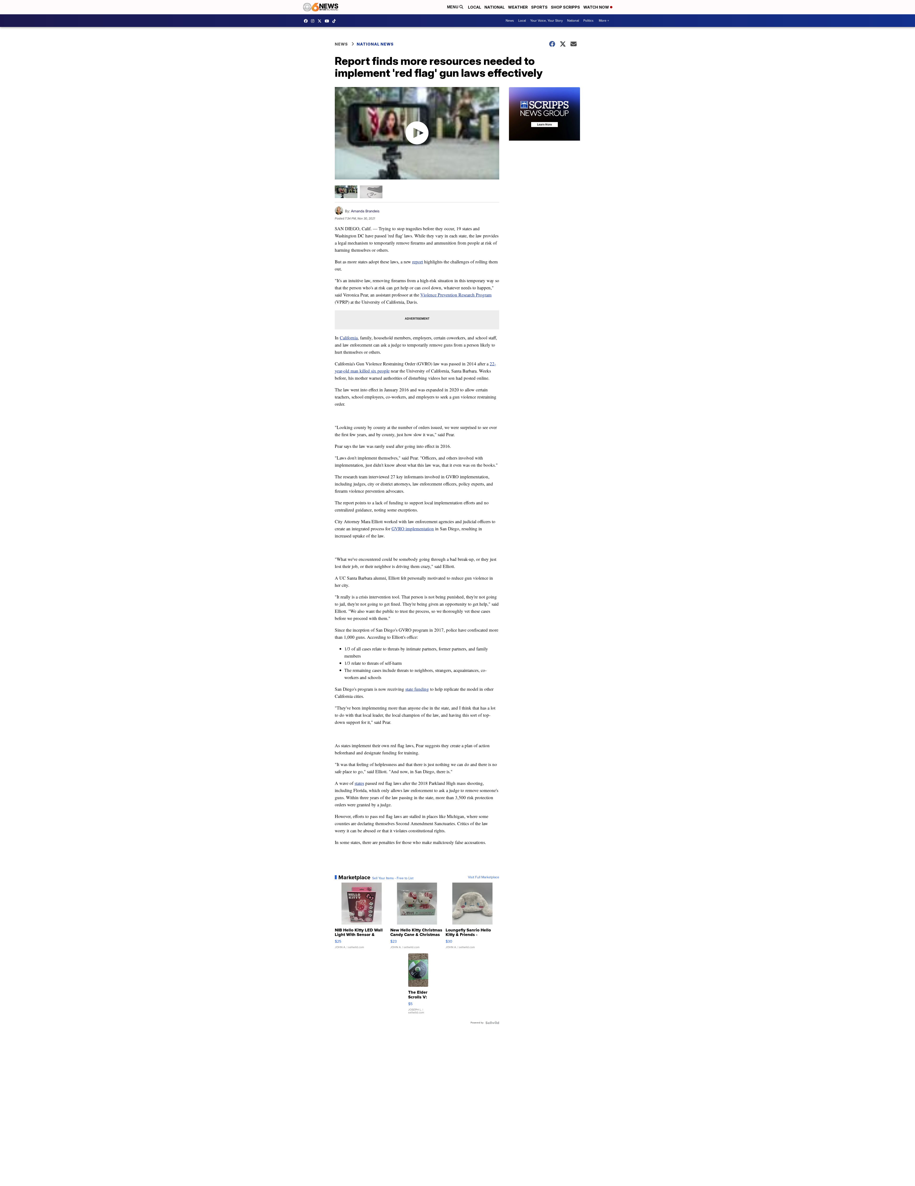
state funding (417, 689)
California (349, 338)
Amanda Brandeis (365, 211)
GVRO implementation (412, 529)
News (510, 20)
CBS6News (307, 21)
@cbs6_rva (335, 21)
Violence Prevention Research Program (456, 295)
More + (604, 20)
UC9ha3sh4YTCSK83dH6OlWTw (328, 21)
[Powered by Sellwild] (492, 1022)
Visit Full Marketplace (483, 877)
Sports (539, 7)
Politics (588, 20)
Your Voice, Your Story (546, 20)
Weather (518, 7)
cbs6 (314, 21)
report (417, 262)
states (359, 783)
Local (474, 7)
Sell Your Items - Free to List (392, 878)
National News (375, 44)
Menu (453, 7)
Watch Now (596, 7)
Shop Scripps (565, 7)
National (494, 7)
